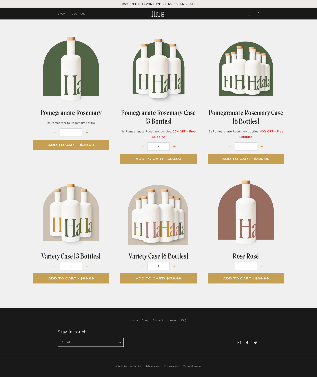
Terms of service (192, 366)
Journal (172, 320)
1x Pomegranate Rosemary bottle (71, 123)
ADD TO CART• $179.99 (158, 278)
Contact (157, 320)
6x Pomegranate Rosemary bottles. (246, 134)
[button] (62, 13)
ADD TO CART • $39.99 (71, 145)
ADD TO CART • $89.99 (158, 159)
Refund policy (153, 366)
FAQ (184, 320)
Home (134, 320)
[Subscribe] (119, 342)
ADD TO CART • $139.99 (245, 159)
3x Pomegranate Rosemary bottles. (158, 134)
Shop (145, 320)
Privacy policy (172, 366)
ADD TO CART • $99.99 (71, 278)
